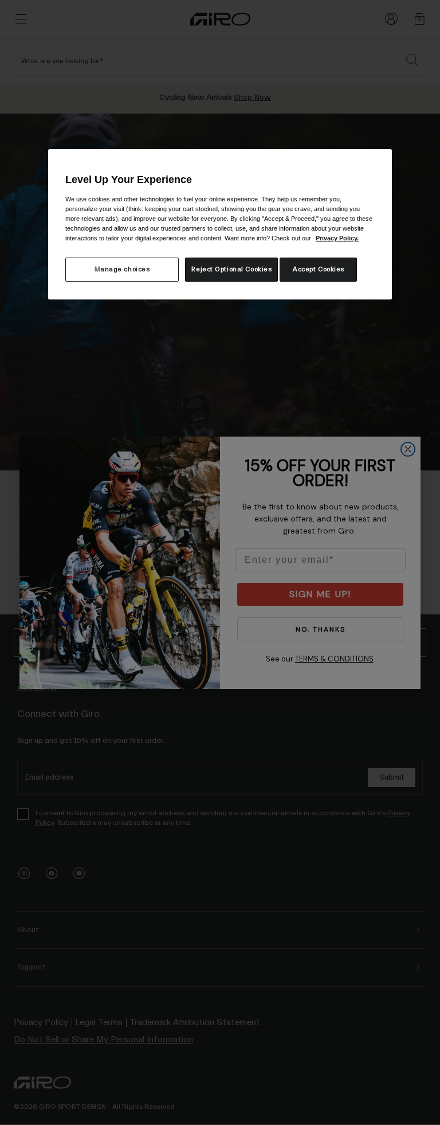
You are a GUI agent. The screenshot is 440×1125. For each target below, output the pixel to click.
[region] (220, 224)
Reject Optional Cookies (231, 269)
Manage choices (122, 269)
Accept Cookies (318, 269)
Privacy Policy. (337, 238)
